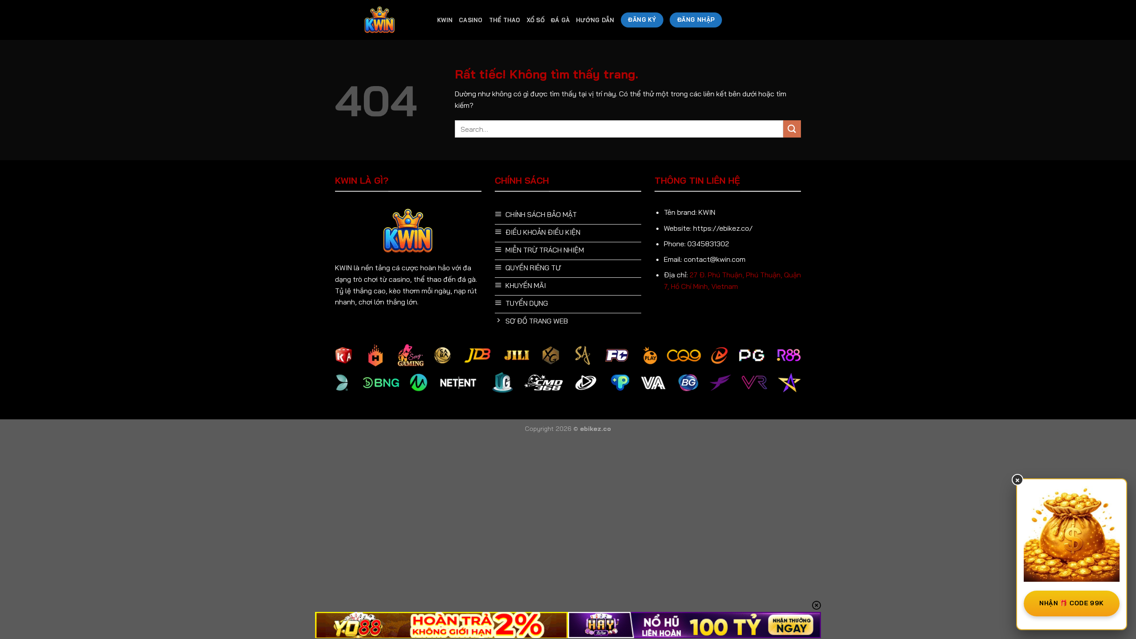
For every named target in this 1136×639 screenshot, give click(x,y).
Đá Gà (560, 20)
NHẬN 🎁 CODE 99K (1071, 603)
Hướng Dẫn (595, 20)
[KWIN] (379, 20)
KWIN (445, 20)
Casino (471, 20)
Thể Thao (505, 20)
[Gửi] (792, 129)
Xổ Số (535, 20)
